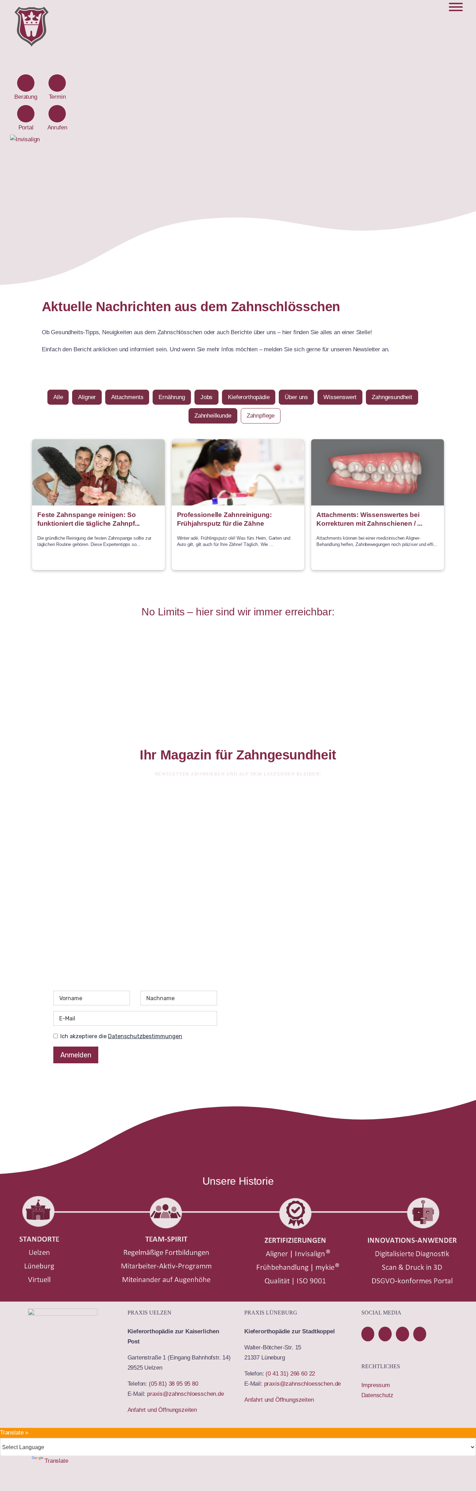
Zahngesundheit (392, 397)
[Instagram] (420, 1334)
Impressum (375, 1385)
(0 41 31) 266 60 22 (290, 1373)
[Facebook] (368, 1334)
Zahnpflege (261, 415)
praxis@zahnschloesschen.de (185, 1394)
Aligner (87, 397)
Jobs (206, 397)
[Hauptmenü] (456, 7)
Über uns (296, 397)
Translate (56, 1461)
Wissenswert (339, 397)
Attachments (127, 397)
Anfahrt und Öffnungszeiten (162, 1410)
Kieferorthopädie (248, 397)
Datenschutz (377, 1395)
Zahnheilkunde (212, 415)
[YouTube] (385, 1334)
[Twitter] (402, 1334)
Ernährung (172, 397)
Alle (58, 397)
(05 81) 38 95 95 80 (173, 1383)
